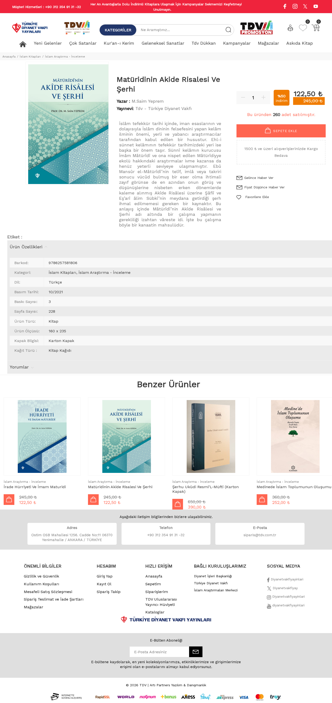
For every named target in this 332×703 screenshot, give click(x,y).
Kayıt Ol (104, 584)
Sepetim (153, 584)
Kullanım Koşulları (41, 584)
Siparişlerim (156, 591)
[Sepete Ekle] (9, 499)
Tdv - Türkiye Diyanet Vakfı (163, 108)
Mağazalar (33, 607)
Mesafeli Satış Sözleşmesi (48, 591)
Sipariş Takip (109, 591)
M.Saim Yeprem (148, 101)
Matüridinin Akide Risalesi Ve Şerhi (120, 487)
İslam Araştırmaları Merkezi (216, 590)
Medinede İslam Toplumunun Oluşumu (294, 487)
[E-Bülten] (195, 651)
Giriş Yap (105, 576)
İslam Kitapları (30, 56)
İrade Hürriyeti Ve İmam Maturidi (35, 487)
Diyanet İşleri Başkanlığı (213, 576)
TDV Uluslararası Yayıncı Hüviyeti (161, 602)
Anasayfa (9, 56)
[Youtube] (316, 7)
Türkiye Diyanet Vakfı (211, 583)
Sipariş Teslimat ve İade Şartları (54, 599)
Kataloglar (155, 612)
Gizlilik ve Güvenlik (41, 576)
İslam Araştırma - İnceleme (65, 56)
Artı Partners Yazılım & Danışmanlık (178, 685)
